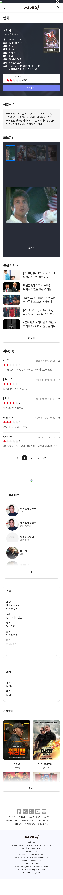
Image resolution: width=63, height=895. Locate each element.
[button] (53, 154)
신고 (58, 361)
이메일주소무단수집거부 (45, 820)
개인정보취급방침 (12, 820)
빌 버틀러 (10, 626)
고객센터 (47, 817)
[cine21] (31, 8)
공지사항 (12, 817)
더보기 (31, 338)
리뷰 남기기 (31, 87)
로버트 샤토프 (13, 605)
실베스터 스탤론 (16, 63)
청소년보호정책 (27, 820)
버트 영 (28, 69)
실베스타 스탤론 (14, 617)
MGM (9, 686)
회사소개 (22, 817)
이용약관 (18, 824)
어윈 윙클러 (12, 608)
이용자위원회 (43, 824)
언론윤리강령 (30, 824)
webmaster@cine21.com (35, 870)
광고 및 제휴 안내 (34, 817)
